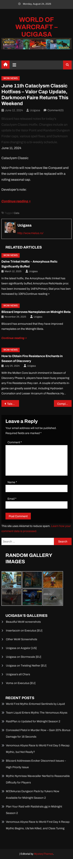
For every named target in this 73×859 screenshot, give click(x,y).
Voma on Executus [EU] (20, 683)
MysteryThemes (43, 853)
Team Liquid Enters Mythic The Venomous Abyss (36, 712)
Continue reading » (16, 201)
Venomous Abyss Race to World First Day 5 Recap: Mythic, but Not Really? (38, 748)
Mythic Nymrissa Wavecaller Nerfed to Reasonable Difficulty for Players (38, 779)
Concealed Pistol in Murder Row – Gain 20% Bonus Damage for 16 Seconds (38, 733)
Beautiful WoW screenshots (23, 621)
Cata (16, 213)
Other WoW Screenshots (21, 639)
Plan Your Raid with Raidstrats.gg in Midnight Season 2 (34, 810)
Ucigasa (35, 110)
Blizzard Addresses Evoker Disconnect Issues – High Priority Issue (36, 764)
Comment (15, 442)
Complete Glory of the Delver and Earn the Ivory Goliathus (64, 403)
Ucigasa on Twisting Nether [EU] (26, 665)
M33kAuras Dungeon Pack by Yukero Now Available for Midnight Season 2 (32, 794)
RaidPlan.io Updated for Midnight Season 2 (33, 721)
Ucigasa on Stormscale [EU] (23, 656)
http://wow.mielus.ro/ (30, 233)
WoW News (10, 78)
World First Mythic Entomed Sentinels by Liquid (35, 703)
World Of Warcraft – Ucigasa (36, 27)
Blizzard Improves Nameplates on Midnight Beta (36, 311)
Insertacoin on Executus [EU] (24, 630)
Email (12, 498)
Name (12, 482)
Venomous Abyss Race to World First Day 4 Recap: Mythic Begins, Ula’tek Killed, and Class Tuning (38, 825)
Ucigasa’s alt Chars (18, 674)
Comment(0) (55, 110)
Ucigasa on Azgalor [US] (21, 648)
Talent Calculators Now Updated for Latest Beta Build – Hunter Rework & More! (13, 403)
